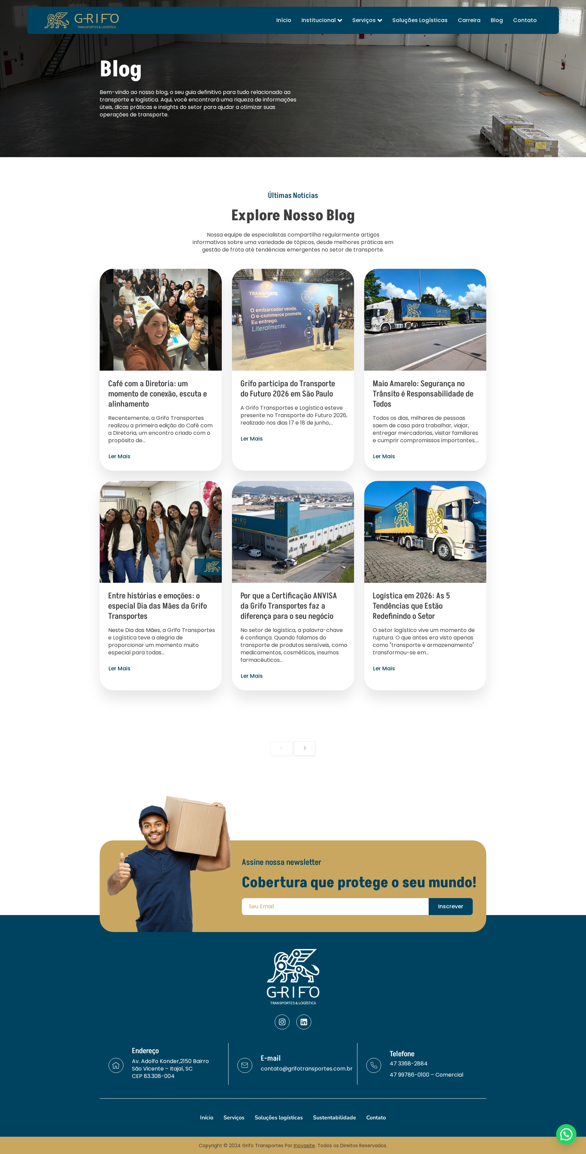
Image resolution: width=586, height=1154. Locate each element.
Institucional (318, 20)
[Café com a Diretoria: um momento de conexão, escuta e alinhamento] (161, 320)
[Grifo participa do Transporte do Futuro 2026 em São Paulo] (293, 320)
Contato (525, 20)
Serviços (364, 20)
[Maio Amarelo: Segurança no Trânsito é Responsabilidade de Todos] (425, 320)
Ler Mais (120, 456)
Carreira (469, 20)
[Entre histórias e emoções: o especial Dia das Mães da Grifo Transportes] (161, 532)
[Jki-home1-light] (116, 1065)
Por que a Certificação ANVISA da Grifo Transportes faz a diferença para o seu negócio (288, 606)
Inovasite (304, 1145)
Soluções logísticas (420, 20)
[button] (566, 1134)
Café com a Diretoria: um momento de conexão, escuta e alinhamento (157, 394)
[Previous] (281, 748)
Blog (497, 20)
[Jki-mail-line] (244, 1065)
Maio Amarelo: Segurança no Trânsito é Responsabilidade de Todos (423, 394)
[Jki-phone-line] (373, 1065)
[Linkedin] (303, 1022)
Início (283, 20)
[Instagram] (282, 1022)
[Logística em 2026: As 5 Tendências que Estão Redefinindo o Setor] (425, 532)
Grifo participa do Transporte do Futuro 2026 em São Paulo (287, 388)
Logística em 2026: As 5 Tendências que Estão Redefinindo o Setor (411, 606)
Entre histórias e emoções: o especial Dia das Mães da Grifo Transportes (157, 606)
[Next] (304, 748)
